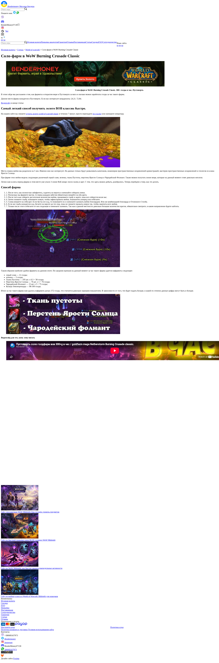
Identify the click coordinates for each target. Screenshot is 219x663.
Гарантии (62, 42)
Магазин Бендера (26, 6)
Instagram (8, 642)
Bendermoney (13, 6)
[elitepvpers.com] (7, 653)
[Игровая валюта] (4, 6)
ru (117, 45)
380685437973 (10, 650)
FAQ (100, 42)
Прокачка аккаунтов (49, 42)
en (2, 40)
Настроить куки (8, 627)
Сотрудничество (110, 42)
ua (4, 40)
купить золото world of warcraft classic (42, 114)
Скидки (95, 42)
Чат (6, 31)
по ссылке (97, 114)
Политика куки (117, 627)
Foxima (16, 658)
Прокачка (5, 608)
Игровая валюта (34, 42)
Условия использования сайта (41, 630)
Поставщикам (80, 42)
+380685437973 (11, 635)
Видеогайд (5, 103)
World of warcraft (32, 50)
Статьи (89, 42)
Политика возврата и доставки (14, 630)
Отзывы (70, 42)
